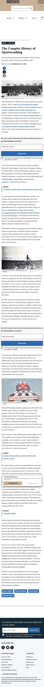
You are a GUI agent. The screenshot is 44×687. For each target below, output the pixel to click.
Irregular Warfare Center (18, 408)
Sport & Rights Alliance (32, 115)
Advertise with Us (31, 659)
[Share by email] (4, 75)
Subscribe (41, 2)
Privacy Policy (30, 664)
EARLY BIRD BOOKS (7, 659)
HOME (4, 43)
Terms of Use (30, 662)
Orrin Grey (7, 64)
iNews (39, 168)
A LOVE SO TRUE (6, 657)
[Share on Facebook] (4, 68)
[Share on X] (4, 72)
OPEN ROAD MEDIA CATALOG (9, 670)
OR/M (27, 667)
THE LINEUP (5, 662)
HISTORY (11, 43)
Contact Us (29, 657)
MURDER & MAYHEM (7, 664)
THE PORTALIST (6, 667)
